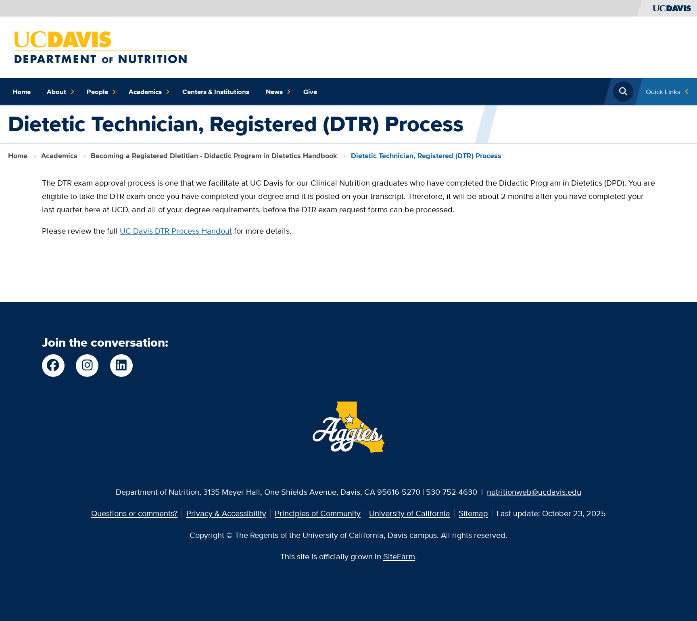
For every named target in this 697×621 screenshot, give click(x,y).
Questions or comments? (134, 513)
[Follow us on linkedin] (121, 365)
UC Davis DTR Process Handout (176, 230)
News (274, 91)
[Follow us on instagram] (87, 365)
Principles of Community (318, 513)
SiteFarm (399, 556)
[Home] (100, 46)
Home (22, 91)
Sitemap (473, 513)
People (97, 91)
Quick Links (663, 91)
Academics (145, 91)
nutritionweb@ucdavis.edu (534, 492)
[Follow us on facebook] (53, 365)
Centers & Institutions (215, 91)
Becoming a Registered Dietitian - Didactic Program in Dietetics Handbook (214, 156)
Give (310, 91)
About (56, 91)
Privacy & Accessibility (226, 513)
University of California (409, 513)
